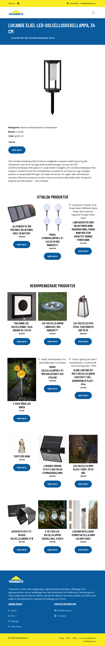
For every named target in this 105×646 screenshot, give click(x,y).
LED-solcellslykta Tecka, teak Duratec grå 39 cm (83, 327)
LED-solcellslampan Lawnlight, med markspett (52, 327)
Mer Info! (17, 150)
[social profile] (18, 3)
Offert (13, 616)
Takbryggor (15, 621)
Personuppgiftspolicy (87, 638)
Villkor (74, 638)
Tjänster (14, 610)
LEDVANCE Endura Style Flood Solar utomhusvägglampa (52, 469)
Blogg (62, 638)
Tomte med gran (22, 456)
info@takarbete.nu (88, 3)
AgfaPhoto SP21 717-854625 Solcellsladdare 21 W (21, 535)
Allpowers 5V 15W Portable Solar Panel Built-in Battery (21, 230)
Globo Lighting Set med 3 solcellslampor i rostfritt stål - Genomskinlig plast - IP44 (83, 377)
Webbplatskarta (89, 641)
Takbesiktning (16, 626)
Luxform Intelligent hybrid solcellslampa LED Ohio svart (83, 535)
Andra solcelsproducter (32, 127)
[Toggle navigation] (93, 12)
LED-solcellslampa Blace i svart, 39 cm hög (83, 469)
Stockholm (74, 3)
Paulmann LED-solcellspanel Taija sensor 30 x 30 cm (21, 327)
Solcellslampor (50, 127)
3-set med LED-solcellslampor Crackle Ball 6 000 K (52, 535)
